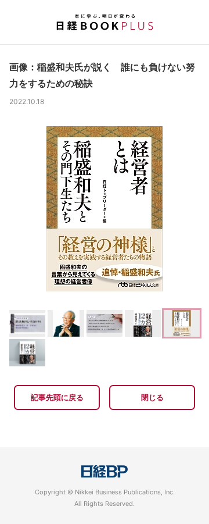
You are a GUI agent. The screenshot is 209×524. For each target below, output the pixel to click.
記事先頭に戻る (57, 397)
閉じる (152, 397)
